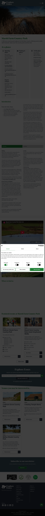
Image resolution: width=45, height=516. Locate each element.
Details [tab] (22, 248)
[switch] (17, 265)
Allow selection (22, 269)
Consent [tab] (7, 248)
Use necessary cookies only (8, 269)
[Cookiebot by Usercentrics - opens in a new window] (39, 246)
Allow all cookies (37, 269)
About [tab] (37, 248)
